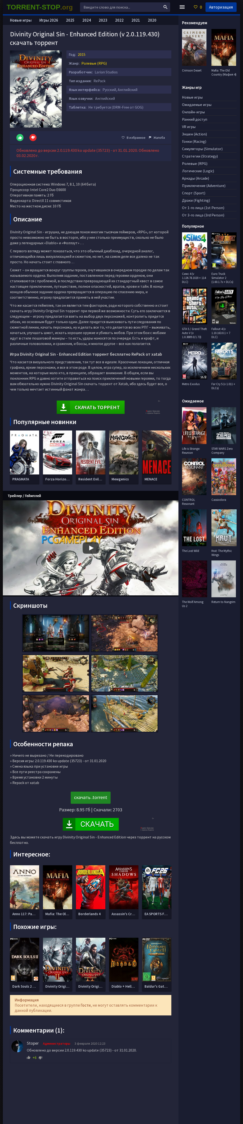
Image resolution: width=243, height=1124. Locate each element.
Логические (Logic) (198, 170)
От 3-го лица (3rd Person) (203, 215)
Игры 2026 (48, 20)
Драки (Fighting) (196, 200)
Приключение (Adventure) (203, 185)
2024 (86, 20)
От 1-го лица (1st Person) (203, 207)
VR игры (189, 126)
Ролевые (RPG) (94, 63)
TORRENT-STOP (40, 7)
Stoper (33, 1043)
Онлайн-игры (193, 112)
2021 (135, 20)
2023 (103, 20)
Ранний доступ (194, 119)
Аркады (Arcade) (195, 178)
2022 (119, 20)
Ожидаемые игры (196, 104)
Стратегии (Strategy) (200, 156)
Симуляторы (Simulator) (202, 148)
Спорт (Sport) (193, 193)
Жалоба (159, 137)
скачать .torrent (90, 797)
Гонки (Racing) (194, 141)
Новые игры (21, 20)
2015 (81, 54)
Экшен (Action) (194, 134)
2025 (70, 20)
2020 (152, 20)
